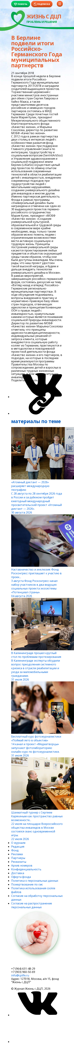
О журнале (18, 843)
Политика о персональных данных (34, 881)
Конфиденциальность (26, 869)
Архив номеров (21, 865)
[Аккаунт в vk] (37, 1015)
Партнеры (18, 858)
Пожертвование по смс (27, 884)
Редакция (17, 846)
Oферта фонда (21, 877)
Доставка (17, 873)
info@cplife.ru (20, 975)
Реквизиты (18, 862)
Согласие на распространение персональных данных (31, 905)
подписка (24, 964)
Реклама (17, 854)
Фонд (15, 850)
